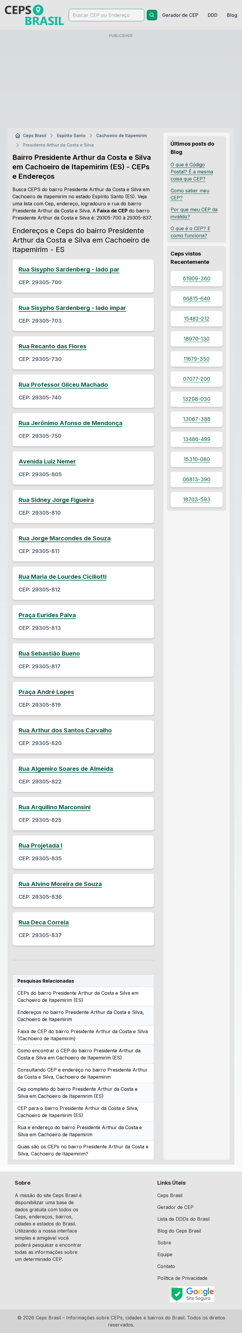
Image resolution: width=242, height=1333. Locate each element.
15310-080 (197, 459)
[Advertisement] (121, 81)
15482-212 (197, 319)
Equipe (164, 1254)
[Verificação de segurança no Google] (192, 1294)
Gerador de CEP (175, 1207)
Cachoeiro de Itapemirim (121, 135)
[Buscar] (152, 15)
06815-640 (196, 298)
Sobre (164, 1243)
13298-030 (196, 399)
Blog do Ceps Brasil (179, 1231)
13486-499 (196, 439)
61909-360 (196, 278)
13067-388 (196, 419)
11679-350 (197, 359)
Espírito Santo (71, 135)
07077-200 (196, 379)
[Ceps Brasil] (34, 15)
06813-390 (196, 479)
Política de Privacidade (182, 1278)
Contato (166, 1266)
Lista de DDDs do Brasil (183, 1219)
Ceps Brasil (34, 135)
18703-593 (196, 499)
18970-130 (197, 339)
